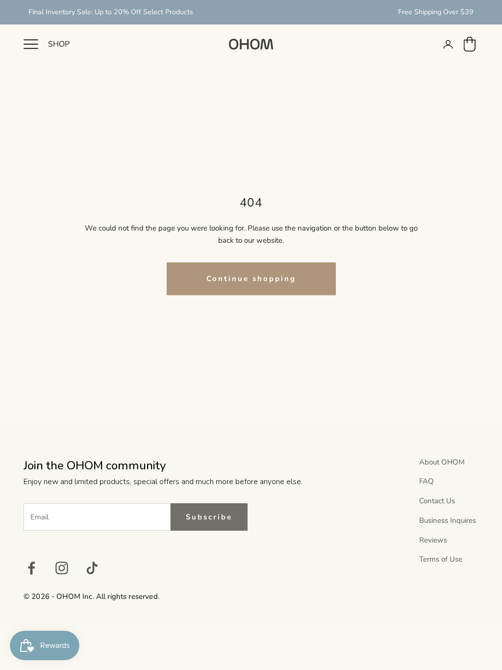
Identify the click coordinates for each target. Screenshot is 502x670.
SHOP (59, 44)
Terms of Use (440, 559)
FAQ (426, 481)
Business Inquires (447, 520)
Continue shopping (251, 278)
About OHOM (442, 462)
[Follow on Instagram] (62, 568)
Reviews (433, 540)
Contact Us (437, 501)
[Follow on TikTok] (92, 568)
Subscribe (209, 517)
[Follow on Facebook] (31, 568)
